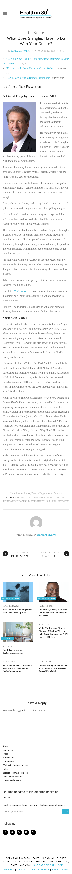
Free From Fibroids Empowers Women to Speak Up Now (17, 611)
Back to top (60, 869)
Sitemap (8, 869)
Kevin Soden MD (21, 501)
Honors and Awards (12, 780)
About (5, 746)
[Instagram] (19, 832)
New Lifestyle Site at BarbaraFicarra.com (28, 77)
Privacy (22, 869)
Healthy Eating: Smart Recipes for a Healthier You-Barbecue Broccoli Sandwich (53, 668)
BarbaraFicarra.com (48, 865)
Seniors (58, 493)
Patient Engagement (42, 493)
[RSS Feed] (33, 832)
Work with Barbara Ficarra (15, 765)
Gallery (6, 769)
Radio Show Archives (13, 776)
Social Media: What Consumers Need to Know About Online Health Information (17, 668)
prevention (38, 501)
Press (5, 754)
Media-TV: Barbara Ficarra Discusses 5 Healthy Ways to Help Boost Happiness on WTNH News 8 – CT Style (54, 632)
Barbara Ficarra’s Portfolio (15, 773)
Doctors (27, 497)
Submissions (9, 757)
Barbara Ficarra (21, 51)
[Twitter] (12, 832)
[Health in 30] (36, 13)
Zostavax (63, 501)
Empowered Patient (44, 497)
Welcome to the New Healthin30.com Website (30, 68)
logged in (21, 710)
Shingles (51, 501)
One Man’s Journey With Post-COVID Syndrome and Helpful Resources (53, 612)
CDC (18, 497)
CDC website (21, 291)
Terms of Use (39, 869)
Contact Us (8, 750)
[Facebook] (5, 832)
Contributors (8, 761)
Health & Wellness (20, 493)
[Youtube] (26, 832)
